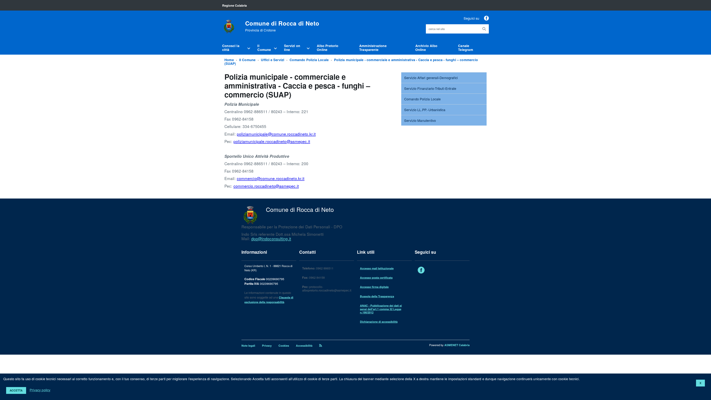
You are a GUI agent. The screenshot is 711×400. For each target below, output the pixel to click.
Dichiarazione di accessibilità (379, 322)
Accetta (16, 390)
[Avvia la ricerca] (484, 29)
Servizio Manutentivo (420, 120)
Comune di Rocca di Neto (282, 26)
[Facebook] (486, 18)
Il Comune (264, 47)
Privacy (267, 346)
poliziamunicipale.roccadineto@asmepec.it (271, 141)
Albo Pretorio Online (327, 47)
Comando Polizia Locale (309, 59)
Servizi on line (292, 47)
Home (229, 59)
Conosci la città (230, 47)
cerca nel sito (437, 29)
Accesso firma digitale (374, 287)
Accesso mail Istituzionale (377, 268)
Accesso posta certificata (376, 278)
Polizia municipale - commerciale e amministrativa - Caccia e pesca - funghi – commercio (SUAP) (351, 61)
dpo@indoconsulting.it (271, 238)
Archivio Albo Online (426, 47)
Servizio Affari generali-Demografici (431, 77)
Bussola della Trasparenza (377, 296)
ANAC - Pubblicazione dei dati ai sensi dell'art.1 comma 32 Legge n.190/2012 (381, 309)
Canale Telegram (465, 47)
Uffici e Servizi (272, 59)
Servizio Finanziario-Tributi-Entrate (430, 88)
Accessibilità (304, 346)
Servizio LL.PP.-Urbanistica (424, 109)
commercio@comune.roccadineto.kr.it (271, 178)
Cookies (283, 346)
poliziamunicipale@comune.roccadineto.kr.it (276, 134)
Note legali (248, 346)
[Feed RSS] (320, 346)
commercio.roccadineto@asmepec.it (266, 186)
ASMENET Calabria (457, 345)
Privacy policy (40, 389)
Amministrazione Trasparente (373, 47)
